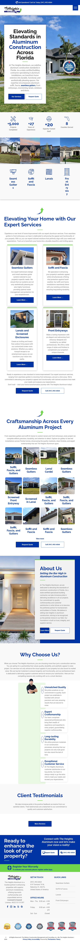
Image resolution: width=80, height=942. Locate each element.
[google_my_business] (21, 907)
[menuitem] (65, 883)
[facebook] (7, 907)
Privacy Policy (27, 939)
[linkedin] (14, 907)
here (50, 870)
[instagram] (11, 907)
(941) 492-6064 (46, 2)
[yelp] (18, 907)
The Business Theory (54, 939)
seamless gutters (28, 85)
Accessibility (36, 939)
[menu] (75, 7)
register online (43, 870)
